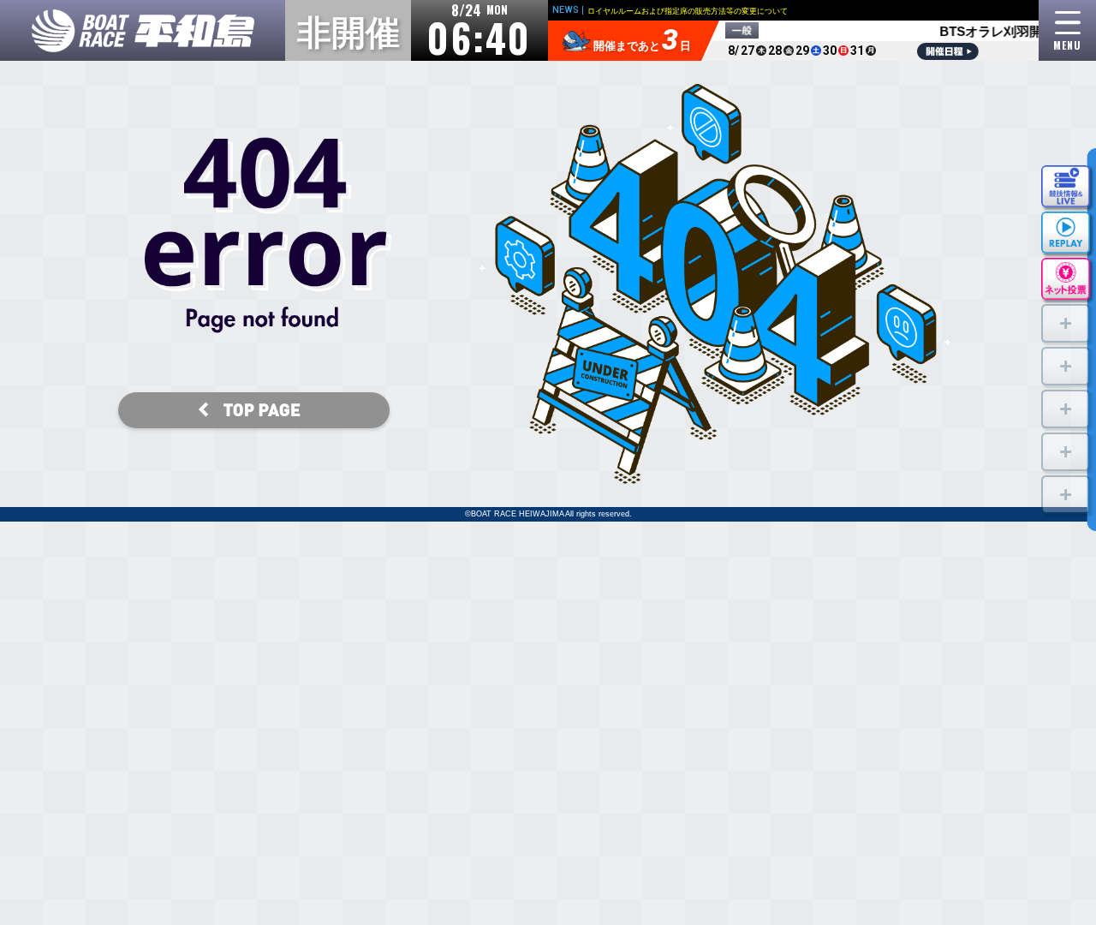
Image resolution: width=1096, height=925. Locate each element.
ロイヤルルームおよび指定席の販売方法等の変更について (687, 11)
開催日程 (948, 51)
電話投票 (1065, 277)
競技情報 (1065, 184)
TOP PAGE (253, 412)
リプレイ (1065, 231)
